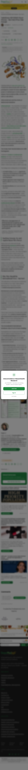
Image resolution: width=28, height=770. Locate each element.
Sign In (14, 393)
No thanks (14, 396)
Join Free (14, 388)
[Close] (25, 372)
